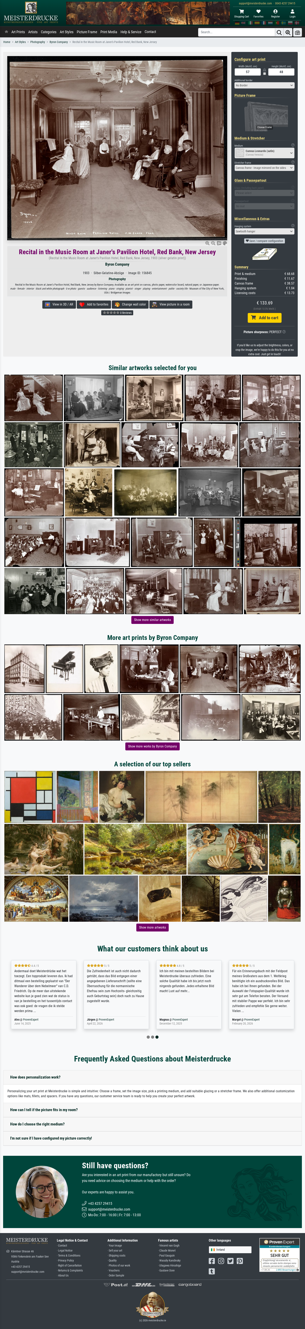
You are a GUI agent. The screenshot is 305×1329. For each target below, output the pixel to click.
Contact (150, 32)
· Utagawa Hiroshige (169, 1265)
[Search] (279, 32)
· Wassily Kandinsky (169, 1260)
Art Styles (66, 32)
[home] (6, 32)
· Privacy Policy (65, 1260)
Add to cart (267, 317)
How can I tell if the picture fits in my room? (44, 1109)
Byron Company (59, 42)
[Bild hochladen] (297, 32)
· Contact (62, 1245)
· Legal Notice (65, 1250)
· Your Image (114, 1245)
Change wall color (133, 304)
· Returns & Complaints (70, 1270)
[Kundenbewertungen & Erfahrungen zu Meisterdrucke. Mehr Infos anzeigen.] (279, 1255)
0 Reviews (126, 312)
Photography (37, 42)
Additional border (243, 80)
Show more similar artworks (152, 620)
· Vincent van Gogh (168, 1245)
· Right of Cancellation (69, 1265)
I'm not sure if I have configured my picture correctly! (51, 1138)
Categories (48, 32)
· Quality (112, 1260)
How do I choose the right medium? (37, 1124)
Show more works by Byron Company (152, 746)
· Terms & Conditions (68, 1255)
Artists (33, 32)
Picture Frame (87, 32)
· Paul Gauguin (166, 1255)
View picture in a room (173, 304)
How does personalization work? (35, 1077)
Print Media (108, 32)
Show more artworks (152, 927)
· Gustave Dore (166, 1270)
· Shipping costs (116, 1255)
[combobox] (264, 85)
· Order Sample (115, 1275)
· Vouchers (113, 1270)
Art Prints (18, 32)
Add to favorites (96, 304)
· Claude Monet (167, 1250)
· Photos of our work (118, 1265)
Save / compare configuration (266, 241)
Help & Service (131, 32)
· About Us (62, 1275)
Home (6, 42)
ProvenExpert (30, 1019)
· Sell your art (114, 1250)
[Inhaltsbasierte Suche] (288, 32)
